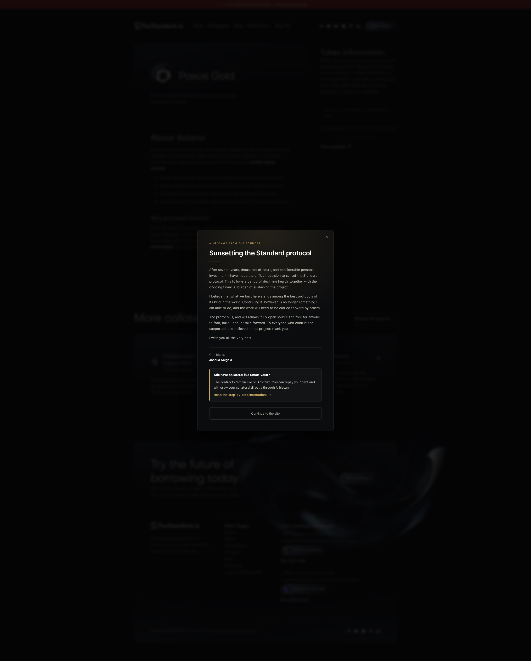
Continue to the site (265, 413)
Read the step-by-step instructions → (242, 395)
